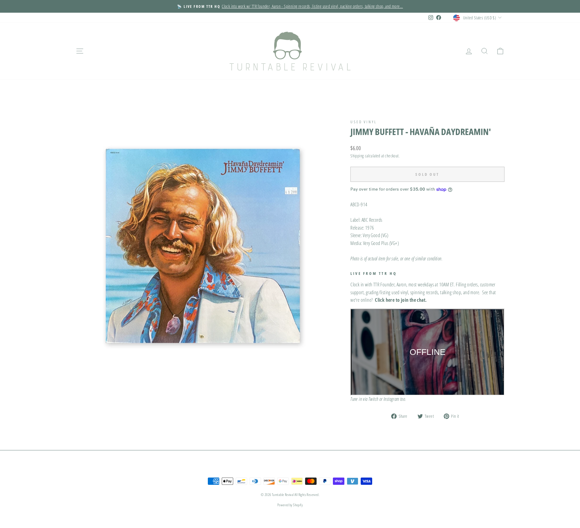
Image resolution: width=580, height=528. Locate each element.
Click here (385, 300)
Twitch (373, 399)
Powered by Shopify (290, 504)
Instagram (391, 399)
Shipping (357, 156)
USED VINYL (363, 121)
